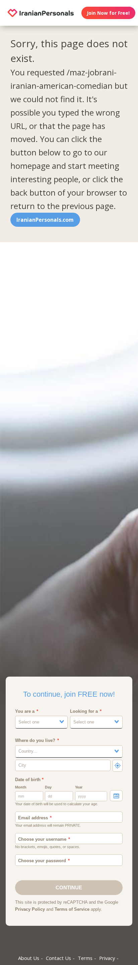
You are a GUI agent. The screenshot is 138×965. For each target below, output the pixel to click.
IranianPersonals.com (45, 219)
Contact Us (58, 958)
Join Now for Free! (108, 13)
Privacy (107, 958)
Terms (85, 958)
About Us (28, 958)
